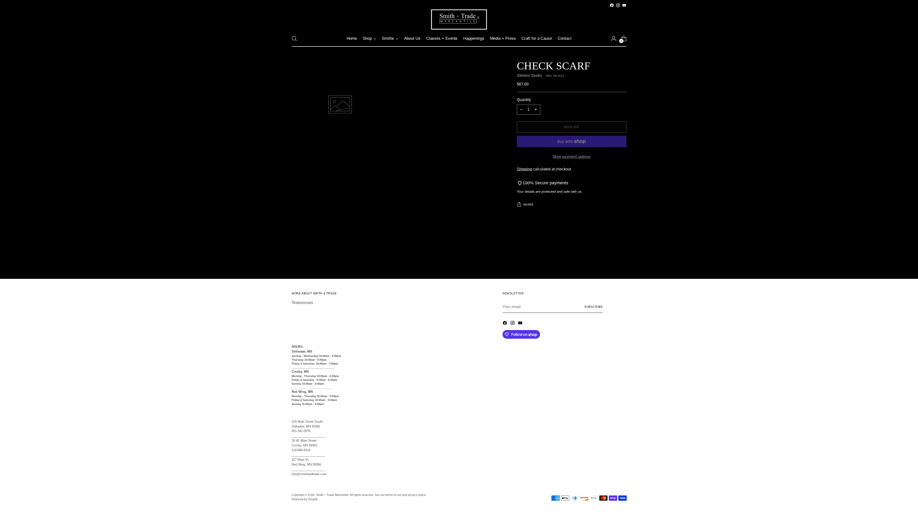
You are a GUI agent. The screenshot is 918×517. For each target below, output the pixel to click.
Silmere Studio (529, 75)
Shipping (524, 169)
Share (528, 204)
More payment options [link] (571, 157)
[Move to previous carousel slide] (611, 253)
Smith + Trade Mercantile (332, 495)
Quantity (524, 100)
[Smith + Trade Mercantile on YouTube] (624, 5)
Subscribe (593, 307)
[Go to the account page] (613, 38)
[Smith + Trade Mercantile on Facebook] (612, 5)
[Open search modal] (294, 38)
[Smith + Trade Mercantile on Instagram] (618, 5)
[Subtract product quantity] (521, 109)
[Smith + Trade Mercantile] (459, 19)
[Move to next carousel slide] (622, 253)
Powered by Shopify (305, 499)
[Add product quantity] (535, 109)
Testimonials (302, 303)
